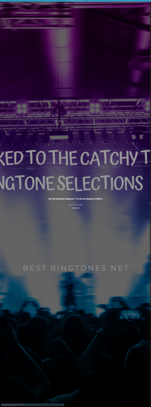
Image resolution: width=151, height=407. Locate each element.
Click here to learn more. (17, 405)
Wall (150, 203)
